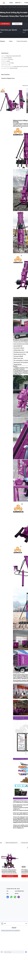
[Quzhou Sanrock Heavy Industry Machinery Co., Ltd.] (4, 2)
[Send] (26, 952)
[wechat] (15, 897)
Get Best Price (5, 23)
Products (6, 7)
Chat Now (17, 23)
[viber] (18, 897)
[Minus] (26, 923)
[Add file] (2, 952)
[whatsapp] (11, 897)
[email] (8, 897)
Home (1, 7)
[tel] (22, 897)
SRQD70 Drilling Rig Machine (11, 842)
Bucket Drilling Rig (12, 7)
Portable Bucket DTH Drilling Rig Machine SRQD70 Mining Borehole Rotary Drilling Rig (9, 871)
